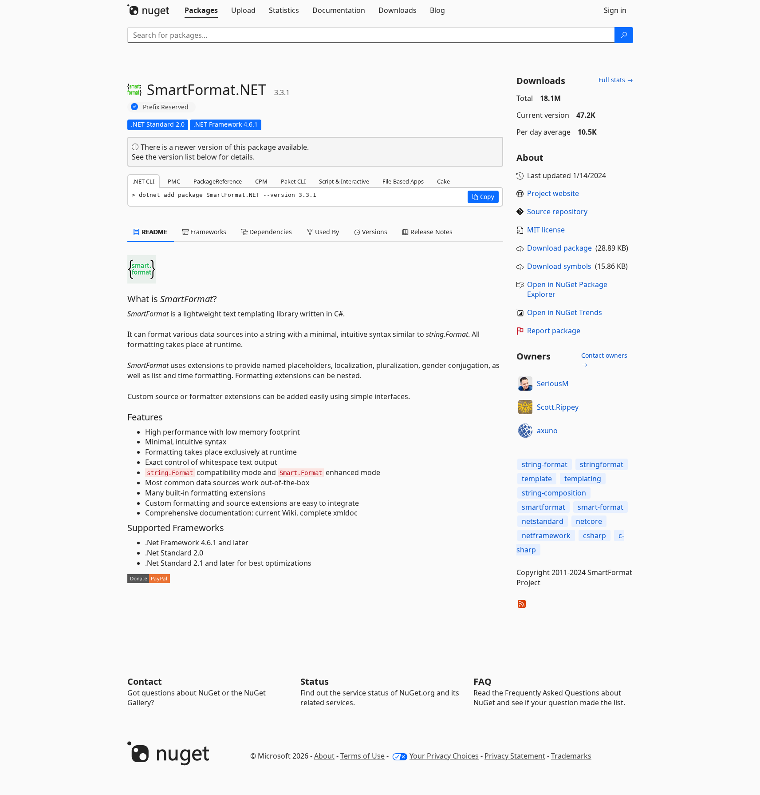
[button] (483, 197)
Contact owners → (604, 359)
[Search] (623, 35)
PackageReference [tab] (217, 181)
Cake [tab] (443, 181)
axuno (547, 430)
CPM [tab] (261, 181)
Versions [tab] (373, 232)
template (537, 478)
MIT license (546, 230)
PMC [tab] (174, 181)
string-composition (554, 493)
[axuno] (525, 431)
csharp (594, 535)
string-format (544, 464)
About (324, 756)
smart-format (600, 507)
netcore (589, 521)
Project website (553, 193)
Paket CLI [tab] (293, 181)
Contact (144, 681)
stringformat (601, 464)
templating (582, 478)
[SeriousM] (525, 384)
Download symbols (559, 266)
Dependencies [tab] (270, 232)
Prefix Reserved (166, 107)
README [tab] (153, 232)
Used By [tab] (326, 232)
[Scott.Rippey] (525, 407)
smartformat (543, 507)
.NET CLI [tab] (143, 181)
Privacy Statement (514, 756)
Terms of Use (362, 756)
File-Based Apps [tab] (403, 181)
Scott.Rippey (558, 407)
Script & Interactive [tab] (344, 181)
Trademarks (571, 756)
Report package (553, 331)
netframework (546, 535)
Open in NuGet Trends (564, 312)
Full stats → (616, 80)
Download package (559, 248)
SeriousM (553, 383)
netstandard (542, 521)
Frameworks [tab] (207, 232)
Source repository (557, 211)
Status (314, 681)
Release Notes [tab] (431, 232)
